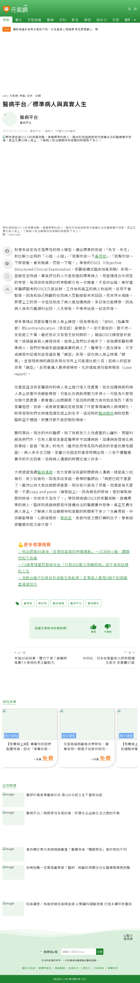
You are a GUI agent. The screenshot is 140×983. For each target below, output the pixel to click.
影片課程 (11, 735)
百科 (62, 19)
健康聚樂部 (44, 968)
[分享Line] (7, 263)
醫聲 (128, 19)
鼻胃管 (100, 256)
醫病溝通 (45, 472)
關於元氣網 (28, 968)
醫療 (50, 19)
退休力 (101, 19)
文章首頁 (99, 968)
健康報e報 (51, 952)
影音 (75, 19)
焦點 (6, 19)
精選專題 (60, 968)
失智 (115, 19)
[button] (134, 19)
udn (5, 95)
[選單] (135, 8)
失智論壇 (34, 19)
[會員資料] (129, 8)
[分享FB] (7, 250)
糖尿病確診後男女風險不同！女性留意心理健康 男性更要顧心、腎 (55, 29)
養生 (18, 19)
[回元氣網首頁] (19, 9)
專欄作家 (113, 968)
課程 (87, 19)
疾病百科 (74, 968)
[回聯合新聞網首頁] (6, 9)
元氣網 (13, 95)
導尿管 (66, 517)
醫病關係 (106, 413)
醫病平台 (76, 603)
